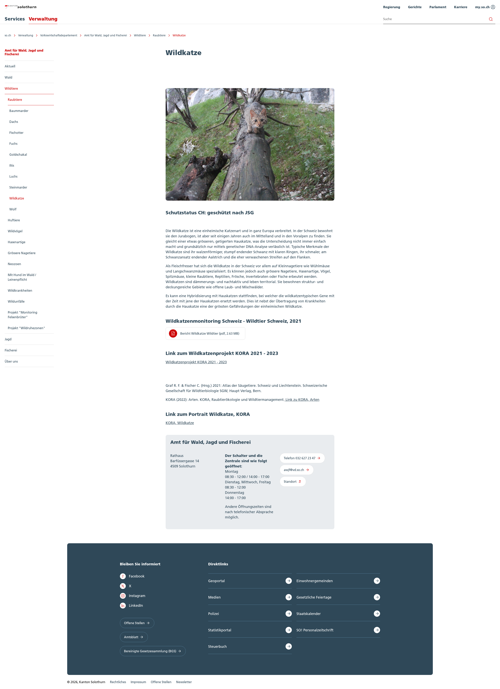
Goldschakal (18, 154)
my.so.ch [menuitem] (483, 7)
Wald (8, 77)
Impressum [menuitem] (138, 682)
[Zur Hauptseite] (20, 6)
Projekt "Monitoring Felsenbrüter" (22, 314)
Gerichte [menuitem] (415, 7)
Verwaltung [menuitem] (43, 19)
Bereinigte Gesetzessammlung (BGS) (150, 651)
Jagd (8, 339)
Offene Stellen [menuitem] (161, 682)
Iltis (11, 165)
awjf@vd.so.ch (294, 470)
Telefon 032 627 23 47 (299, 458)
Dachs (13, 122)
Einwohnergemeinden (314, 581)
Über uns (11, 361)
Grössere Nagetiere (22, 253)
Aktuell (10, 66)
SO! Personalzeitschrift (314, 630)
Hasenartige (16, 242)
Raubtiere (159, 35)
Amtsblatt (131, 637)
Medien (214, 597)
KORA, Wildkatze (180, 423)
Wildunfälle (16, 301)
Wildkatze (179, 35)
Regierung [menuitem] (391, 7)
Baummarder (18, 111)
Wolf (12, 209)
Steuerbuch (217, 646)
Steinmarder (18, 187)
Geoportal (216, 581)
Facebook (137, 576)
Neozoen (14, 264)
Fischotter (16, 133)
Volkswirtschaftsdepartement (58, 35)
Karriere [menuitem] (460, 7)
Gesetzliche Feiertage (313, 597)
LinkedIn (136, 605)
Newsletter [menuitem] (184, 682)
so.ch (8, 35)
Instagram (137, 595)
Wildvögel (15, 231)
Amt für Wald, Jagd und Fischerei (105, 35)
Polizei (213, 613)
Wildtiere (140, 35)
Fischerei (11, 350)
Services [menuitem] (15, 19)
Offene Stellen (134, 623)
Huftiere (14, 220)
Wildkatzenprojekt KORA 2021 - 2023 (196, 362)
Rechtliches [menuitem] (118, 682)
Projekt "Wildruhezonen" (26, 328)
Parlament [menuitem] (437, 7)
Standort (290, 481)
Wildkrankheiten (20, 290)
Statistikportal (219, 630)
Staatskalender (308, 613)
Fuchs (13, 144)
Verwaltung (25, 35)
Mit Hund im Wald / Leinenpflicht (22, 277)
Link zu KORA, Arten (302, 399)
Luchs (13, 176)
